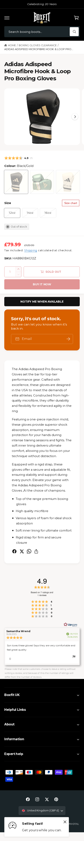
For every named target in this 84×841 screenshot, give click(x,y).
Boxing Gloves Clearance (38, 45)
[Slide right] (75, 116)
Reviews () (18, 158)
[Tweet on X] (21, 551)
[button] (7, 17)
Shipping (30, 250)
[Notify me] (68, 339)
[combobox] (42, 31)
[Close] (65, 822)
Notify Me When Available (41, 301)
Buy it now (42, 284)
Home (12, 45)
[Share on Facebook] (14, 551)
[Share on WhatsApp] (29, 551)
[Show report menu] (74, 657)
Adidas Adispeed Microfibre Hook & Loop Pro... (38, 49)
